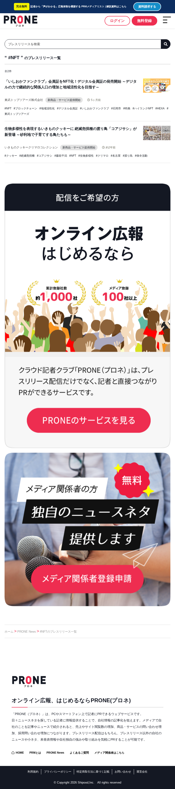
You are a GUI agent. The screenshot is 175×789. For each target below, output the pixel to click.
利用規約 (33, 771)
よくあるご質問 (79, 752)
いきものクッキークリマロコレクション (31, 147)
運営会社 (141, 771)
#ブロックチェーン (25, 108)
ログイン (117, 21)
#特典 (126, 108)
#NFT (8, 108)
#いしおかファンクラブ (94, 108)
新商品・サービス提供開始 (64, 100)
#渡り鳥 (128, 155)
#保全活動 (141, 155)
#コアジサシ (44, 155)
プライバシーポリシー (57, 771)
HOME (20, 752)
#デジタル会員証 (67, 108)
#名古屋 (116, 155)
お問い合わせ (123, 771)
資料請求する (147, 6)
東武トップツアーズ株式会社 (24, 100)
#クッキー (11, 155)
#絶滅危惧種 (27, 155)
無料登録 (144, 21)
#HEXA (160, 108)
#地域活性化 (47, 108)
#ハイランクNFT (143, 108)
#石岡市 (116, 108)
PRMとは (35, 752)
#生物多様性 (86, 155)
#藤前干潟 (60, 155)
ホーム (9, 631)
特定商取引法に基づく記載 (93, 771)
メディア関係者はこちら (109, 752)
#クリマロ (102, 155)
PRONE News (26, 631)
